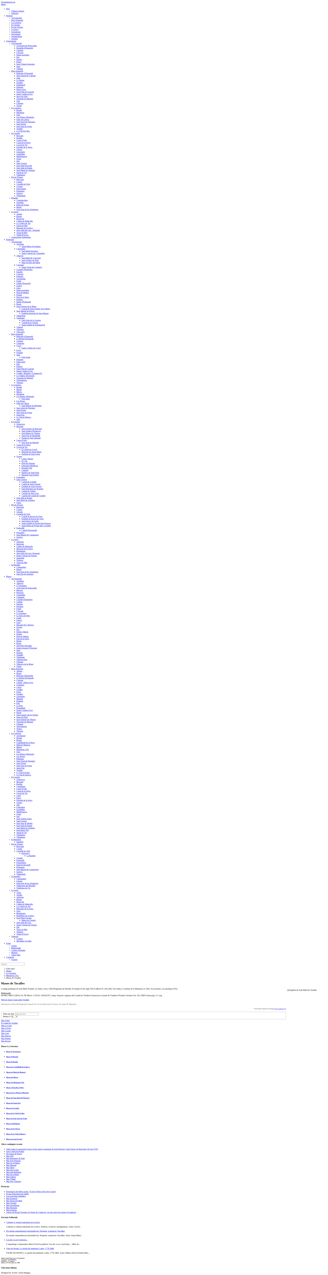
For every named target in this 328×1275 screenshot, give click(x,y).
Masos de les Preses (13, 1129)
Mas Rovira (6, 1041)
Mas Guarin (6, 1031)
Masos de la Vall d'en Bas (15, 1113)
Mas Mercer (6, 1036)
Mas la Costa (6, 1026)
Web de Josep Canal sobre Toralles (15, 1000)
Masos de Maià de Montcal (15, 1072)
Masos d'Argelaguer (13, 1052)
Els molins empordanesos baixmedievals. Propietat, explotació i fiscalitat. (35, 1231)
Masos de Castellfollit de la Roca (18, 1067)
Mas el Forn (6, 1028)
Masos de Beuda (12, 1062)
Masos (8, 971)
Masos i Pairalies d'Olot (15, 1088)
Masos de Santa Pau (13, 1103)
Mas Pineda (6, 1038)
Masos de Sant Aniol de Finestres (18, 1098)
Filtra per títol (9, 1014)
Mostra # (7, 1016)
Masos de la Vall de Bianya (16, 1134)
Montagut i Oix (12, 975)
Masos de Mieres (12, 1077)
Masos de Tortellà (12, 1108)
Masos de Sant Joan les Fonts (16, 1118)
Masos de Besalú (12, 1057)
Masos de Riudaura (13, 1124)
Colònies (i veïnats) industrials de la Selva (23, 1222)
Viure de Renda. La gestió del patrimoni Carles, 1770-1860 (30, 1248)
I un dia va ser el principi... (17, 1240)
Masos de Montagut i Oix (15, 1082)
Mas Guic (5, 1033)
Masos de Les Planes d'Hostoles (17, 1093)
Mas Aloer (5, 1020)
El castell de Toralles (9, 1023)
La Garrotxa (11, 973)
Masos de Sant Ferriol (14, 1139)
